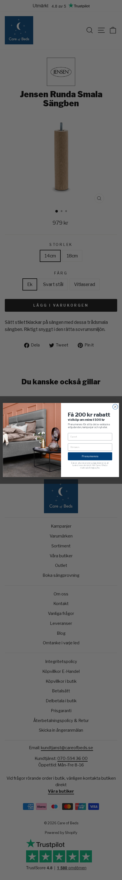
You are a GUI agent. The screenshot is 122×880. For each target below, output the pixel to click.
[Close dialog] (115, 406)
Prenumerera (90, 456)
